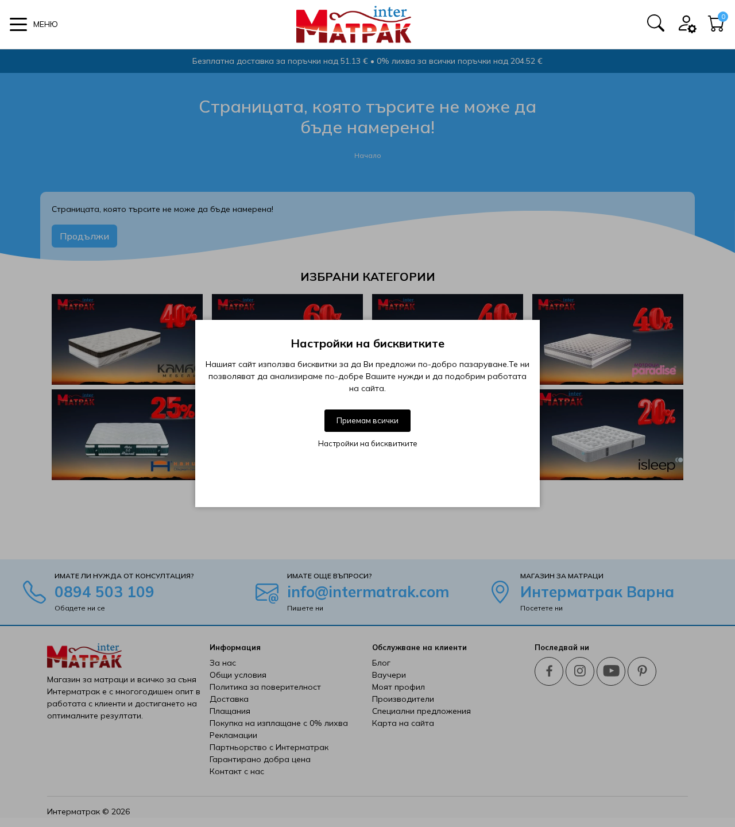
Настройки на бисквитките (367, 443)
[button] (34, 24)
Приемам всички (367, 420)
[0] (716, 27)
